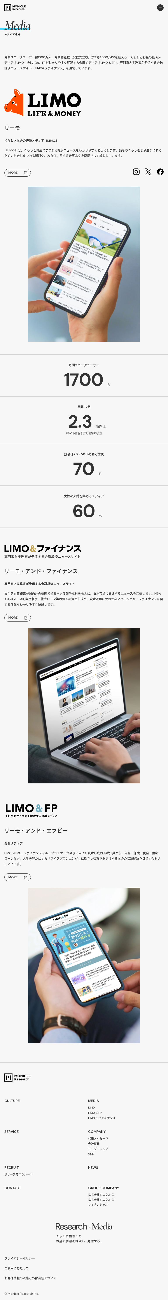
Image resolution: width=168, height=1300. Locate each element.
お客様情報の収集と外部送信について (30, 1278)
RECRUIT (11, 1167)
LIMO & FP (95, 1113)
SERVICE (11, 1132)
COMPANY (97, 1132)
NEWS (93, 1167)
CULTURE (12, 1101)
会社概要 (94, 1144)
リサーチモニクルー (17, 1174)
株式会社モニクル (99, 1195)
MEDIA (93, 1101)
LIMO (91, 1107)
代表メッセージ (98, 1138)
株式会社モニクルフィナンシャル (99, 1202)
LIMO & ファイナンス (102, 1118)
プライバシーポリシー (19, 1258)
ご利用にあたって (16, 1268)
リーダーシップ (98, 1149)
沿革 (91, 1154)
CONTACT (12, 1188)
